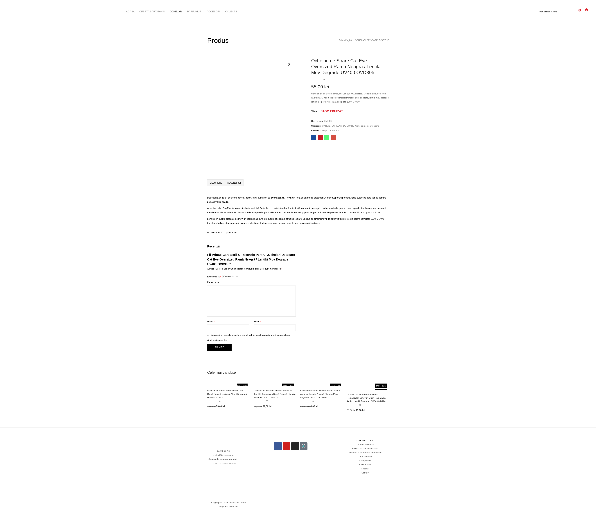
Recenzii (365, 468)
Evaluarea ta (214, 276)
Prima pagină (345, 40)
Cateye (324, 130)
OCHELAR (334, 130)
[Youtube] (286, 446)
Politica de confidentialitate (365, 448)
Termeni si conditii (365, 444)
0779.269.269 (223, 451)
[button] (585, 11)
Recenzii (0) (234, 183)
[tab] (216, 182)
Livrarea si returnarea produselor (365, 452)
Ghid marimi (365, 464)
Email (257, 321)
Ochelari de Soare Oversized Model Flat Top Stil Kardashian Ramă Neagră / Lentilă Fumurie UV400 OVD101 (275, 394)
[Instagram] (295, 446)
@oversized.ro (227, 455)
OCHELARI (176, 11)
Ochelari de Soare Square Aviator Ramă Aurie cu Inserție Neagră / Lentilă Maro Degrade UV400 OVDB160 (320, 394)
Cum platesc (365, 460)
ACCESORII (214, 11)
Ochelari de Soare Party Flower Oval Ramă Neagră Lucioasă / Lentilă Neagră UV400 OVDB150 (227, 394)
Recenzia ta (213, 282)
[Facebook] (278, 446)
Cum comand (365, 456)
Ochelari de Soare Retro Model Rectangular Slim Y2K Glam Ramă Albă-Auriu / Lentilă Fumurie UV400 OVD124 (366, 397)
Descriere (216, 183)
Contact (365, 472)
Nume (210, 321)
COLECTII (231, 11)
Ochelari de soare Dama (367, 126)
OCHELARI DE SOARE (366, 40)
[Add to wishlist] (288, 64)
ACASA (130, 11)
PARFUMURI (194, 11)
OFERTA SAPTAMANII (152, 11)
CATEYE (384, 40)
